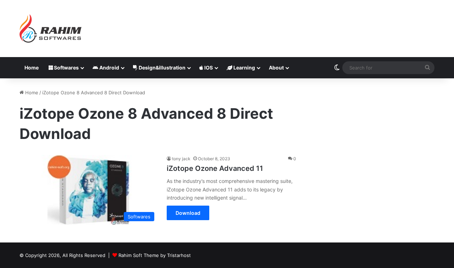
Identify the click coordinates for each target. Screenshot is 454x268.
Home (31, 68)
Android (108, 68)
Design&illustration (162, 68)
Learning (243, 68)
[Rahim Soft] (51, 28)
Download (188, 213)
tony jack (181, 158)
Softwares (66, 68)
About (276, 68)
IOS (208, 68)
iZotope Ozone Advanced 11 (215, 168)
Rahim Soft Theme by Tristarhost (154, 255)
